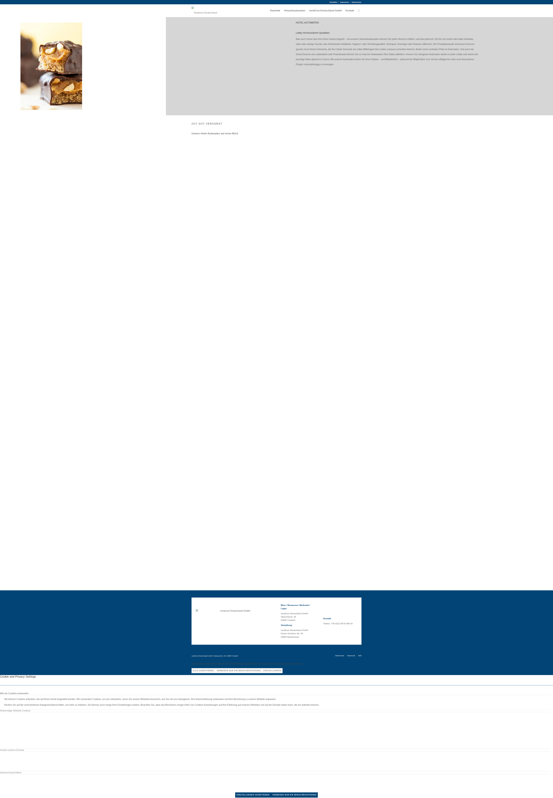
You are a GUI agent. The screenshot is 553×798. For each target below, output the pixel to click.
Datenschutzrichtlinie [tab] (10, 772)
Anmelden (333, 2)
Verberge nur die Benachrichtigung (239, 671)
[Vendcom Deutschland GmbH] (204, 10)
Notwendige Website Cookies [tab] (15, 710)
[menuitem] (333, 2)
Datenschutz (356, 2)
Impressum (344, 2)
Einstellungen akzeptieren (253, 795)
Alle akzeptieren (203, 671)
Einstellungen (272, 671)
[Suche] (358, 10)
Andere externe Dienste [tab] (12, 750)
